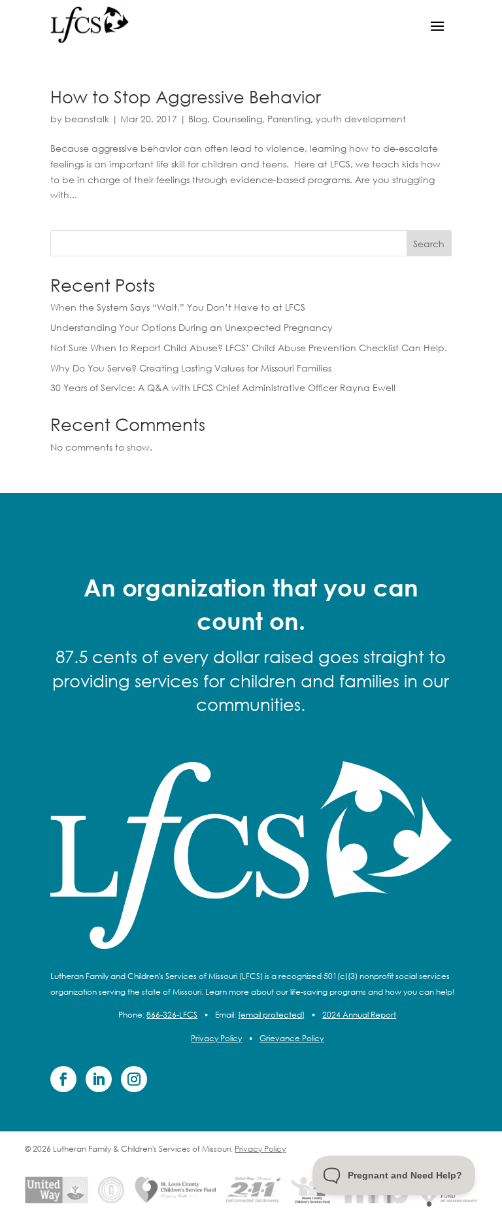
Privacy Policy (216, 1038)
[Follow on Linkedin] (99, 1079)
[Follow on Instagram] (134, 1079)
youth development (361, 118)
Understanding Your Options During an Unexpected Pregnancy (191, 327)
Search (428, 243)
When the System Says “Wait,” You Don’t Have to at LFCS (177, 307)
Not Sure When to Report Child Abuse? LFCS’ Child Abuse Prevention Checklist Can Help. (248, 347)
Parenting (288, 118)
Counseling (237, 118)
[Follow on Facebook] (63, 1079)
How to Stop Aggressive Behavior (185, 96)
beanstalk (87, 118)
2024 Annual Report (359, 1014)
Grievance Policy (291, 1038)
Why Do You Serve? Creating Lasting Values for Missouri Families (190, 368)
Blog (197, 118)
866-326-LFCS (171, 1014)
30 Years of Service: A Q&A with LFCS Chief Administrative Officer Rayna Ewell (222, 387)
